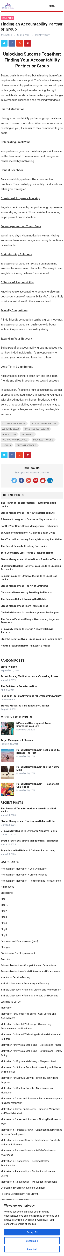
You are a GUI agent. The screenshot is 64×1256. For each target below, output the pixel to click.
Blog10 (4, 905)
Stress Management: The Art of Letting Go (24, 586)
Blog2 (4, 911)
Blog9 (4, 935)
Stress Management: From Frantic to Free (24, 606)
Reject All (32, 1249)
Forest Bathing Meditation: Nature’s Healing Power (29, 676)
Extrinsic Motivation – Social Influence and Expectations (30, 971)
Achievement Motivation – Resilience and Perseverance (31, 880)
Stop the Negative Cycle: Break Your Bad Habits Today (31, 639)
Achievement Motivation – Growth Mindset (24, 874)
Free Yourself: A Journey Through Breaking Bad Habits (31, 539)
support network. (26, 445)
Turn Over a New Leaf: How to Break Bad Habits (27, 552)
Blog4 (4, 923)
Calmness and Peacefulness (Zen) (19, 941)
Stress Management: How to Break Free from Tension (31, 559)
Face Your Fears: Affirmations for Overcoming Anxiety (31, 696)
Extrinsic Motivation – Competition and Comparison (28, 965)
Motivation (27, 434)
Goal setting (9, 434)
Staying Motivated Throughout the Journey (25, 705)
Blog (3, 899)
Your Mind (7, 18)
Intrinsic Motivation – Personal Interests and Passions (29, 995)
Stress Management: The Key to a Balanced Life (28, 512)
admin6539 (6, 35)
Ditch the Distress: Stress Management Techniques (30, 612)
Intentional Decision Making (15, 977)
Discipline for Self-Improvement (18, 953)
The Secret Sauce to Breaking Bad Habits (24, 546)
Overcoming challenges (14, 440)
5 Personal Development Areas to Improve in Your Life (35, 724)
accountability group (13, 423)
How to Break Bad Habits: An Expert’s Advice (25, 645)
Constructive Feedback (37, 429)
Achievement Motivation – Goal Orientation (24, 868)
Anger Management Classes (17, 740)
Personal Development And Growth (20, 1193)
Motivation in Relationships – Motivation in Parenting (29, 1181)
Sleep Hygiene (9, 666)
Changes (5, 947)
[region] (32, 1228)
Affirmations (7, 886)
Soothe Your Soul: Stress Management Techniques (29, 526)
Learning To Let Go (11, 1001)
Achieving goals (10, 429)
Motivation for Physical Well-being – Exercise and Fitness (31, 1044)
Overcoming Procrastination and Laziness (23, 1187)
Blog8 (4, 929)
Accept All (32, 1232)
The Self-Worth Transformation (19, 686)
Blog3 (4, 917)
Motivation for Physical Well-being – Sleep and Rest (28, 1061)
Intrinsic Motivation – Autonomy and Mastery (25, 983)
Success (6, 445)
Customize (32, 1241)
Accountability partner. (44, 423)
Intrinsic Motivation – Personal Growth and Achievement (31, 989)
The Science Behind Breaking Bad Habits (24, 599)
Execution (6, 959)
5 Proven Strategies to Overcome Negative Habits (29, 519)
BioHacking (7, 892)
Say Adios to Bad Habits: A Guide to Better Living (28, 532)
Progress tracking (43, 440)
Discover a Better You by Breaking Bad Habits (26, 592)
